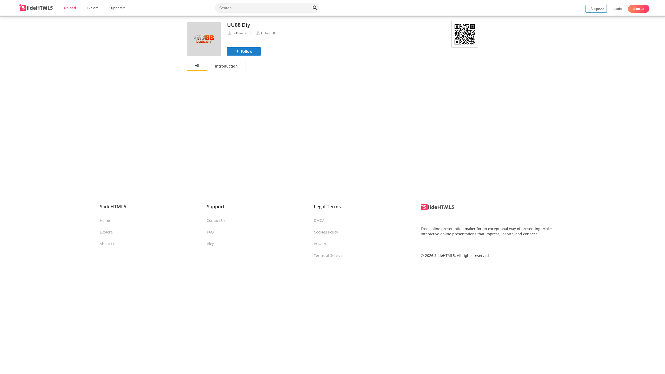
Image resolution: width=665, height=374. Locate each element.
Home (105, 220)
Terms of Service (328, 255)
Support (116, 7)
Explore (92, 7)
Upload (70, 7)
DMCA (319, 220)
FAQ (210, 232)
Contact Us (216, 220)
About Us (108, 243)
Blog (210, 243)
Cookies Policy (326, 232)
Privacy (320, 243)
